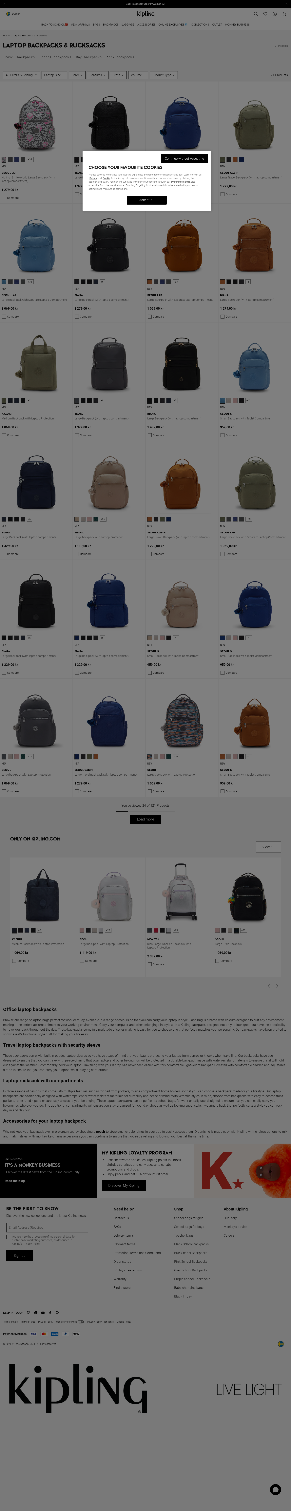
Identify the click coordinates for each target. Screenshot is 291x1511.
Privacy (93, 178)
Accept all (147, 200)
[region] (147, 181)
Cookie (106, 178)
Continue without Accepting (184, 158)
